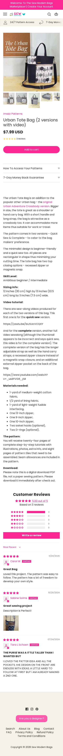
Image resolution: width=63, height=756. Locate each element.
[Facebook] (27, 709)
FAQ (8, 732)
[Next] (56, 62)
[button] (17, 512)
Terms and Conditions (31, 736)
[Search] (49, 14)
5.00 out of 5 (40, 501)
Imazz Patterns (12, 114)
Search (10, 729)
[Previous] (7, 62)
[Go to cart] (56, 14)
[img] (11, 556)
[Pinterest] (37, 709)
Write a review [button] (31, 535)
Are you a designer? (31, 718)
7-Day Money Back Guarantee (23, 177)
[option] (31, 62)
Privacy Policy (24, 732)
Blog (37, 729)
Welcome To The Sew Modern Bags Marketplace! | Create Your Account (31, 4)
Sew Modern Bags (42, 747)
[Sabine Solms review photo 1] (11, 623)
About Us (24, 729)
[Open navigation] (5, 14)
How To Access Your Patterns (22, 168)
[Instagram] (32, 709)
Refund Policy (45, 732)
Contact (48, 729)
